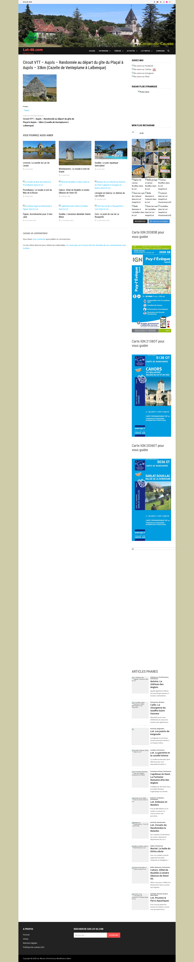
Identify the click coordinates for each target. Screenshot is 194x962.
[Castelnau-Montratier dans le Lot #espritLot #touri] (164, 145)
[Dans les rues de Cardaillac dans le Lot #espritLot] (151, 211)
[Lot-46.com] (97, 25)
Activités (131, 51)
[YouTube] (157, 2)
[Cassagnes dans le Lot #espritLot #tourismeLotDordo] (164, 171)
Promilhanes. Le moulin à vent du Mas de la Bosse (37, 191)
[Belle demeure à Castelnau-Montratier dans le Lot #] (151, 145)
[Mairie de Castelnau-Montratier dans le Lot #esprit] (138, 145)
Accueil (92, 51)
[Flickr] (166, 2)
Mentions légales (30, 943)
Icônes (25, 939)
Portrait (26, 934)
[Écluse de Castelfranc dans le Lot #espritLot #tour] (138, 158)
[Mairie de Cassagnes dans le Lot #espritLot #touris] (138, 171)
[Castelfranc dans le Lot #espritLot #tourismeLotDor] (164, 158)
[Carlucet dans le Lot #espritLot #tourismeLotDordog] (164, 198)
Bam (69, 958)
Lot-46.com (33, 49)
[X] (161, 2)
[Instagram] (164, 2)
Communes (160, 51)
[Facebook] (154, 2)
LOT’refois (145, 51)
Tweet (26, 110)
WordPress (61, 958)
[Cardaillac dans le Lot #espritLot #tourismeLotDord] (164, 211)
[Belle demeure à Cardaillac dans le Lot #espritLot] (138, 211)
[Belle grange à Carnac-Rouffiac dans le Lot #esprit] (151, 184)
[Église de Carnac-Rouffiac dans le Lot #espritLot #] (138, 184)
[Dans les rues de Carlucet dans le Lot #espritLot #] (138, 198)
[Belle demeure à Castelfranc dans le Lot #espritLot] (151, 158)
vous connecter (39, 239)
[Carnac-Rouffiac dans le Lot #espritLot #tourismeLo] (164, 184)
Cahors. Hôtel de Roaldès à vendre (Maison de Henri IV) (74, 191)
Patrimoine (103, 51)
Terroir (117, 51)
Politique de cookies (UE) (33, 947)
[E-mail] (169, 2)
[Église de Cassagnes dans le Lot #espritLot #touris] (151, 171)
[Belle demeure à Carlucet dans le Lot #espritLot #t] (151, 198)
